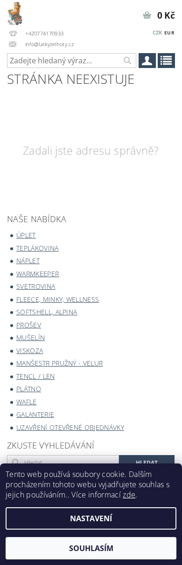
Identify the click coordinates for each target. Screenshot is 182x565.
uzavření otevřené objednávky (70, 427)
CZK (157, 32)
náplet (28, 260)
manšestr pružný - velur (59, 363)
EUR (169, 32)
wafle (26, 401)
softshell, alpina (46, 311)
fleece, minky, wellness (57, 299)
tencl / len (35, 376)
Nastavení (91, 518)
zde (129, 495)
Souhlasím (91, 548)
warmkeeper (37, 273)
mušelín (30, 337)
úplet (26, 235)
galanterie (35, 414)
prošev (28, 324)
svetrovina (35, 286)
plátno (28, 388)
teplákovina (37, 248)
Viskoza (29, 350)
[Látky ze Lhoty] (15, 12)
